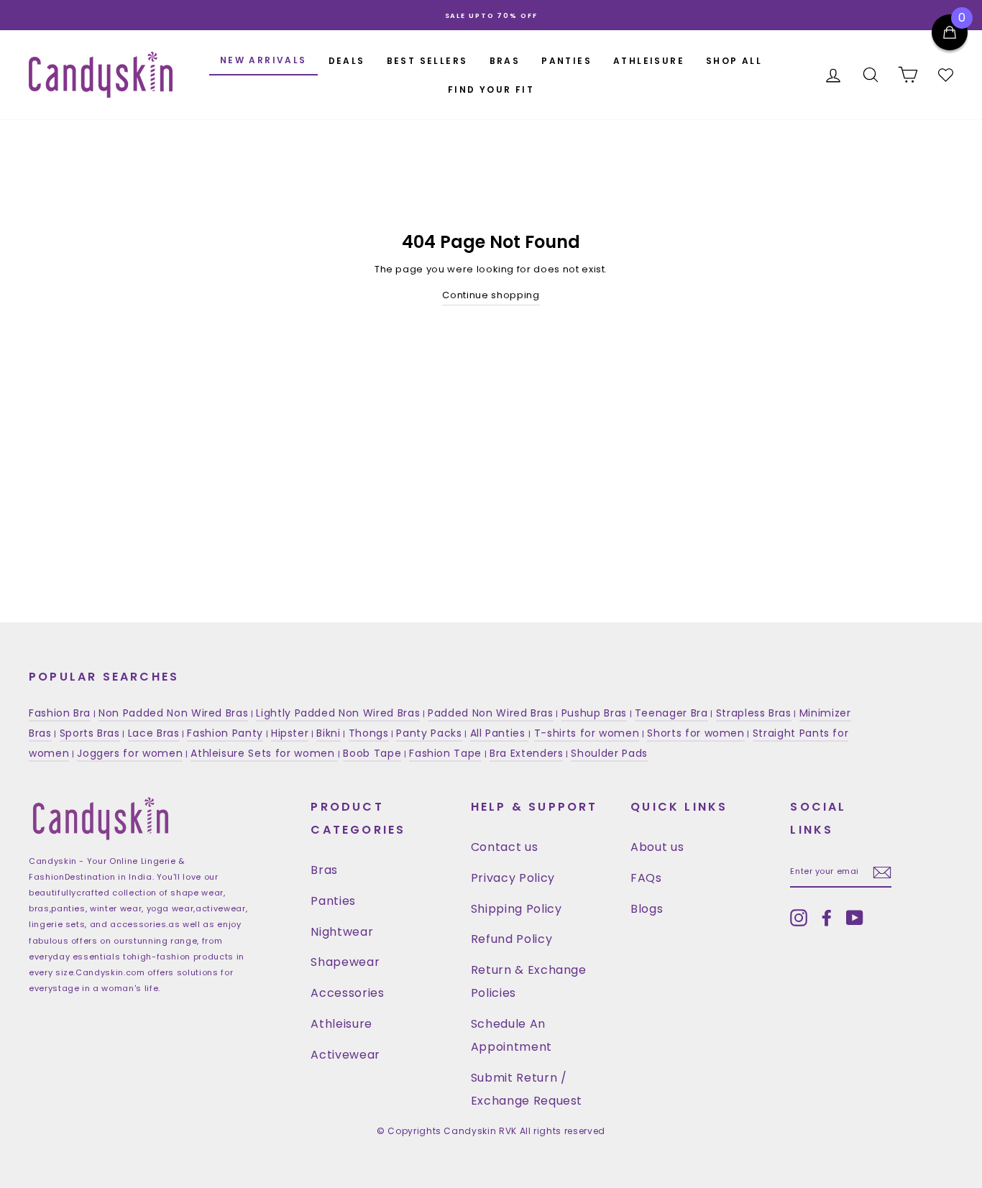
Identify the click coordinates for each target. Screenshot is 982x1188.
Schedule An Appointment (511, 1035)
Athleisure (341, 1024)
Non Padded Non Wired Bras (173, 713)
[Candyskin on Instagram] (798, 917)
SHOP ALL (734, 61)
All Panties (499, 733)
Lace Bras (154, 733)
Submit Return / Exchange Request (526, 1089)
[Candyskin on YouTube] (854, 917)
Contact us (504, 847)
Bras (324, 870)
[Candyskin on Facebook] (826, 917)
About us (657, 847)
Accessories (347, 993)
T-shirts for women (587, 733)
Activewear (345, 1054)
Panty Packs (429, 733)
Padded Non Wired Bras (491, 713)
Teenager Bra (671, 713)
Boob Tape (372, 753)
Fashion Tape (445, 753)
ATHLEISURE (648, 61)
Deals (347, 61)
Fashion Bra (60, 713)
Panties (333, 901)
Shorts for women (695, 733)
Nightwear (342, 932)
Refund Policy (511, 939)
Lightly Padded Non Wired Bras (338, 713)
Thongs (369, 733)
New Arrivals (263, 60)
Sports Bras (90, 733)
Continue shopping (490, 295)
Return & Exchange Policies (529, 981)
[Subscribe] (882, 871)
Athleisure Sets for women (264, 753)
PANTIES (566, 61)
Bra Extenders (526, 753)
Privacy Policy (513, 878)
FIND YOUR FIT (491, 89)
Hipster (290, 733)
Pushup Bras (594, 713)
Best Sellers (427, 61)
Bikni (328, 733)
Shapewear (345, 962)
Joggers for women (130, 753)
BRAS (505, 61)
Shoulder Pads (609, 753)
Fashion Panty (224, 733)
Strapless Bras (753, 713)
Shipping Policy (516, 909)
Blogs (646, 909)
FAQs (646, 878)
